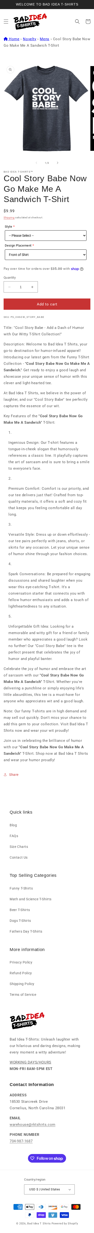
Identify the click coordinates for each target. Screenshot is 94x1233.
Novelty (29, 39)
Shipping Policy (22, 984)
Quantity (10, 277)
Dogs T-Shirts (20, 921)
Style (8, 226)
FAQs (14, 836)
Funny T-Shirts (21, 888)
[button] (6, 21)
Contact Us (19, 857)
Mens (44, 39)
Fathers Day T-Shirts (26, 931)
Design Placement (18, 245)
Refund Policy (21, 973)
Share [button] (14, 775)
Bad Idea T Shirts (39, 1223)
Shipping (9, 217)
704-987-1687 (21, 1141)
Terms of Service (23, 995)
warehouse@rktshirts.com (32, 1124)
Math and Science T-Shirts (31, 899)
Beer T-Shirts (20, 910)
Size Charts (19, 847)
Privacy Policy (21, 962)
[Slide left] (36, 163)
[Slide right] (57, 163)
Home (14, 39)
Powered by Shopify (65, 1223)
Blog (13, 825)
